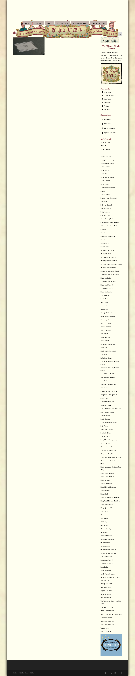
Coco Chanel (105, 247)
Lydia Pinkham (105, 443)
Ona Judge (104, 525)
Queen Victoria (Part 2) (108, 553)
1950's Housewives (107, 146)
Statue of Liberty (106, 594)
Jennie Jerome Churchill (108, 384)
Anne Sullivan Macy (107, 177)
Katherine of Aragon (107, 402)
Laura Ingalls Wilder (107, 412)
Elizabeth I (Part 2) (107, 288)
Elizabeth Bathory (106, 278)
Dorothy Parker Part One (109, 257)
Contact (38, 23)
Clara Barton (105, 233)
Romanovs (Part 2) (107, 563)
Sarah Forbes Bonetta (108, 574)
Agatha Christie (106, 156)
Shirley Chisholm (106, 584)
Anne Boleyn (105, 170)
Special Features (80, 23)
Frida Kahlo (104, 309)
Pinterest (107, 109)
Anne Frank (104, 174)
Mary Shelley (105, 494)
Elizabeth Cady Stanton (108, 281)
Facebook (107, 99)
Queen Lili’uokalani (107, 539)
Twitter (106, 106)
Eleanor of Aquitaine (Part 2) (110, 274)
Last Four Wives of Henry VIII (111, 408)
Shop (49, 23)
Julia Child (104, 398)
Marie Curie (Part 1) (107, 473)
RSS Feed (107, 92)
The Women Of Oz (107, 607)
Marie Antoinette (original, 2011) (111, 457)
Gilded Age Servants (107, 320)
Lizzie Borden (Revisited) (109, 422)
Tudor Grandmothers (107, 610)
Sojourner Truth (106, 587)
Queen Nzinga (105, 546)
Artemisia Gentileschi (108, 187)
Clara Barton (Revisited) (108, 236)
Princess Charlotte (106, 536)
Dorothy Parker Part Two (109, 260)
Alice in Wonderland (107, 163)
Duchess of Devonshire (108, 267)
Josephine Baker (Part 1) (109, 391)
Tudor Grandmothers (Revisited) (111, 614)
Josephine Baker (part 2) (109, 395)
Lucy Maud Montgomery (109, 440)
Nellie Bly (104, 522)
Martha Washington (107, 483)
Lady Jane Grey (106, 405)
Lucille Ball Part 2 (106, 436)
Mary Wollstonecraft (107, 504)
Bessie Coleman (106, 208)
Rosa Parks (104, 567)
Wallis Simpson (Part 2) (108, 624)
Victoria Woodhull (107, 617)
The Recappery (98, 23)
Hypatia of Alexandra (108, 344)
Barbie (103, 191)
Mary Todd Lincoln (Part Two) (111, 501)
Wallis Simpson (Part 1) (108, 621)
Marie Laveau (105, 480)
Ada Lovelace (105, 153)
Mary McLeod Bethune (108, 487)
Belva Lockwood (106, 205)
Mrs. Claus (104, 511)
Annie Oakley (105, 180)
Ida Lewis (104, 354)
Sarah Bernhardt (106, 570)
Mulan (103, 515)
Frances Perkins (106, 306)
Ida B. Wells (105, 347)
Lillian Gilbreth (106, 415)
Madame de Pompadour (108, 450)
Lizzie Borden (105, 419)
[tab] (111, 119)
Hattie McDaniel (106, 337)
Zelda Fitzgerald (106, 631)
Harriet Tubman (106, 327)
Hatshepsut (104, 334)
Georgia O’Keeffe (106, 313)
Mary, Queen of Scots (108, 508)
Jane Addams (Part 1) (108, 374)
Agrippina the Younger (108, 160)
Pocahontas (104, 532)
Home (27, 23)
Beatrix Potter (105, 194)
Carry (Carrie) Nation (108, 219)
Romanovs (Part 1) (107, 560)
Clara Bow (104, 240)
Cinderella (104, 229)
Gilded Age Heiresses (108, 316)
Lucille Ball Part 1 (106, 433)
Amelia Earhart (105, 167)
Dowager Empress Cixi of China (111, 264)
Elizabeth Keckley (107, 292)
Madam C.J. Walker (107, 447)
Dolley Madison (106, 254)
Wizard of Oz (105, 628)
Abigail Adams (105, 149)
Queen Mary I (105, 543)
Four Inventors (105, 302)
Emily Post (104, 299)
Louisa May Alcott (107, 429)
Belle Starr (104, 201)
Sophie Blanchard (106, 590)
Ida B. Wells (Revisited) (108, 351)
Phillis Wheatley (106, 529)
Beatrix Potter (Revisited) (109, 198)
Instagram (107, 102)
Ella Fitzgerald (105, 295)
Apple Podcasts (109, 95)
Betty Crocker (105, 212)
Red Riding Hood (106, 556)
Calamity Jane (105, 215)
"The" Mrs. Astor (106, 142)
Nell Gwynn (105, 518)
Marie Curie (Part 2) (107, 476)
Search (119, 34)
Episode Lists (62, 23)
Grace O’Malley (106, 323)
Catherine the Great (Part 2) (110, 226)
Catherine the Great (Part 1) (110, 222)
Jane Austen (104, 381)
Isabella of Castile (106, 358)
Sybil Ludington (106, 597)
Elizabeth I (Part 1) (107, 285)
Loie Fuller (104, 426)
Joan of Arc (104, 388)
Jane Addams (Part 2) (108, 377)
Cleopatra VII (105, 243)
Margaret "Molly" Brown (109, 454)
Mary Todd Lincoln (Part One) (110, 497)
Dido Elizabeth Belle (107, 250)
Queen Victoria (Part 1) (108, 549)
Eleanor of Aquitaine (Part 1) (110, 271)
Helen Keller (105, 340)
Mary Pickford (105, 490)
